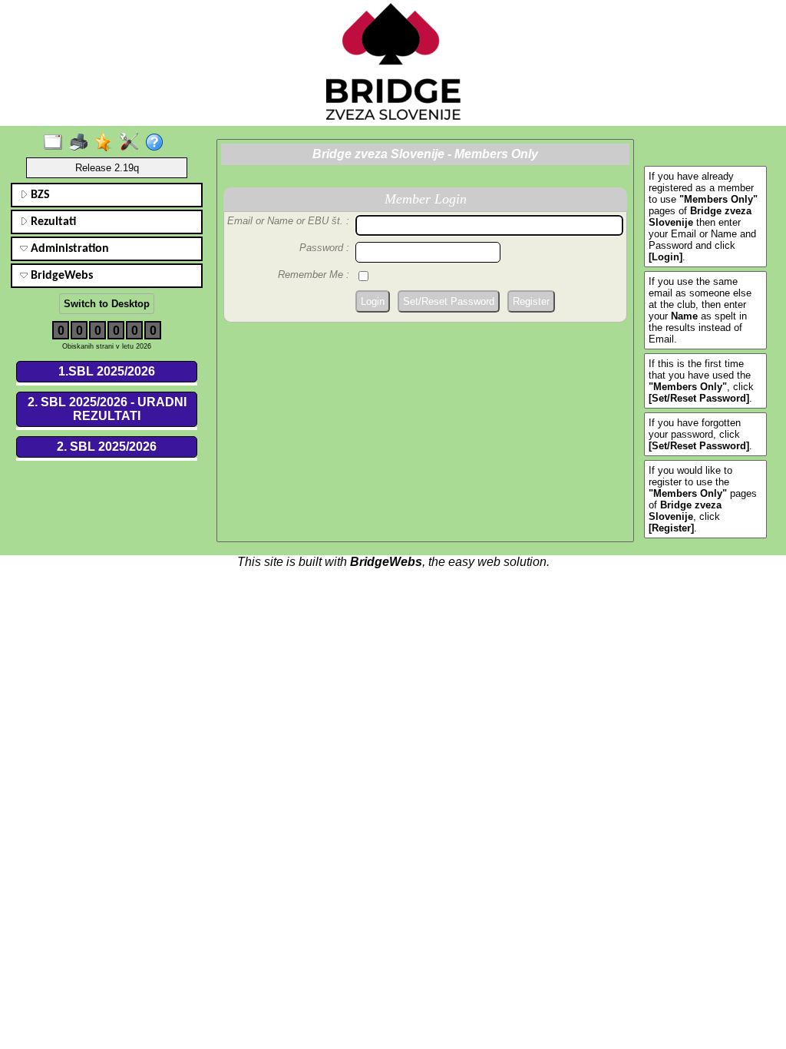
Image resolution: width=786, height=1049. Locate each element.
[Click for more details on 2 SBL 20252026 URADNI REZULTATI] (106, 428)
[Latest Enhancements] (107, 143)
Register (531, 301)
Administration (68, 249)
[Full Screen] (56, 143)
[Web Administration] (132, 143)
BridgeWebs (60, 276)
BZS (39, 195)
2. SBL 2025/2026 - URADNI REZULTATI (107, 408)
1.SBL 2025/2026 (106, 371)
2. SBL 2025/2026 (107, 446)
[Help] (157, 143)
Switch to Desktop (107, 303)
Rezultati (52, 222)
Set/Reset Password (448, 301)
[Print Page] (81, 143)
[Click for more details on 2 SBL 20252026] (106, 459)
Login (373, 301)
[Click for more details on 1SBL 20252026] (106, 384)
